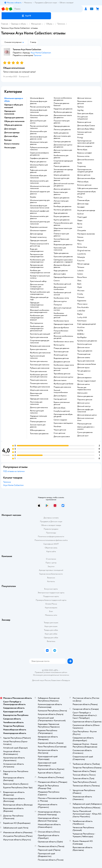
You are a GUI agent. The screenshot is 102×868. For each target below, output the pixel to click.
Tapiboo (80, 107)
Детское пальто (60, 380)
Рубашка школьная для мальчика (39, 148)
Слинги (57, 281)
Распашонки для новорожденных (37, 255)
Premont (80, 297)
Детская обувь (59, 408)
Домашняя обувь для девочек (62, 266)
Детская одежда (36, 234)
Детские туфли (60, 274)
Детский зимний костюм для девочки (64, 185)
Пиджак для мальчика (62, 387)
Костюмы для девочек (62, 210)
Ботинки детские (84, 185)
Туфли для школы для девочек (38, 171)
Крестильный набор (38, 281)
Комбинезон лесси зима (63, 342)
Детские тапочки (84, 98)
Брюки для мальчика (38, 349)
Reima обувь (82, 150)
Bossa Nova (82, 277)
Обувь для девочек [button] (13, 125)
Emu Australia (82, 307)
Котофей (80, 207)
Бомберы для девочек (62, 206)
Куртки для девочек (62, 220)
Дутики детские (83, 175)
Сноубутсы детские (62, 411)
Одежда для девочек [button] (14, 117)
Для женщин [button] (10, 128)
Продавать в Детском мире (51, 521)
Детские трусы (83, 367)
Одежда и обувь (18, 23)
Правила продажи (51, 529)
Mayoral (80, 240)
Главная (4, 23)
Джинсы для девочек (62, 189)
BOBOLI (80, 334)
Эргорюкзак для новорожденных (37, 266)
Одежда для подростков (63, 324)
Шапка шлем (82, 393)
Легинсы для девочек (62, 129)
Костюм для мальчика (38, 361)
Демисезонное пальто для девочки (63, 116)
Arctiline (80, 327)
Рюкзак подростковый (86, 381)
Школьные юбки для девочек (38, 132)
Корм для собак (51, 634)
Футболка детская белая (63, 384)
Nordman (57, 426)
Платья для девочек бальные (61, 104)
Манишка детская (84, 424)
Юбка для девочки (37, 430)
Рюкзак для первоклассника (84, 388)
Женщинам (36, 23)
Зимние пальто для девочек (37, 426)
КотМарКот (82, 337)
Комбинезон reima (61, 298)
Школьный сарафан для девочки (39, 212)
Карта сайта (51, 551)
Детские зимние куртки (63, 377)
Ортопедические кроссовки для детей (85, 142)
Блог (51, 611)
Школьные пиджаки (38, 230)
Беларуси (66, 680)
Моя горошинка (36, 323)
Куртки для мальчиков (39, 337)
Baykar (80, 314)
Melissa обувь (82, 182)
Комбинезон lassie (61, 321)
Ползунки (58, 305)
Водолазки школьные (38, 227)
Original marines (83, 250)
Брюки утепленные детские (62, 403)
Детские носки (83, 347)
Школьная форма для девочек (38, 102)
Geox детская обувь (85, 113)
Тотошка (80, 267)
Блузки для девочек (62, 216)
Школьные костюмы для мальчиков (40, 187)
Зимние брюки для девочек (61, 240)
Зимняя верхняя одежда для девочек (63, 170)
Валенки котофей (84, 153)
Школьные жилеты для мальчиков (39, 182)
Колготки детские (84, 344)
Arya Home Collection (13, 485)
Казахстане (55, 680)
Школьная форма (37, 98)
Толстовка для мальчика (39, 365)
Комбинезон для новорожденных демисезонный (37, 328)
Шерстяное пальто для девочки (63, 229)
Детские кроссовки (62, 436)
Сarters (80, 274)
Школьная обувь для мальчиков (38, 176)
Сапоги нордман (60, 420)
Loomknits (81, 254)
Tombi (79, 163)
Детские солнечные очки (85, 419)
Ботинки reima (83, 156)
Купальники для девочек (87, 341)
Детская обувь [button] (11, 136)
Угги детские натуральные (82, 118)
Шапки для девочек (85, 396)
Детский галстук (84, 406)
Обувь (49, 23)
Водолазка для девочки (63, 244)
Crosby (80, 294)
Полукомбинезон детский (61, 332)
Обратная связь (51, 548)
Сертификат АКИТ (51, 544)
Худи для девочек (61, 213)
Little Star (81, 311)
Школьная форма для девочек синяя (38, 138)
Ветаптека (51, 641)
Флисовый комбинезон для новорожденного (39, 311)
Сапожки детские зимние (84, 133)
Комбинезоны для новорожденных (37, 261)
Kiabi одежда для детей (86, 324)
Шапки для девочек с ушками (85, 428)
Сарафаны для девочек (39, 158)
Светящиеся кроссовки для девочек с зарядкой (63, 261)
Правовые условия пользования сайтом (51, 672)
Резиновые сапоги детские (84, 102)
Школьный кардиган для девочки (40, 193)
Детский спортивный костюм (62, 309)
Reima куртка (59, 345)
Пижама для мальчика (38, 383)
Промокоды (51, 533)
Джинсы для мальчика (39, 407)
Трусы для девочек (84, 351)
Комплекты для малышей (40, 334)
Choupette (81, 230)
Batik (79, 284)
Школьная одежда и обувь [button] (13, 99)
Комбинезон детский (62, 284)
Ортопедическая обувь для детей (63, 415)
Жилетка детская (60, 355)
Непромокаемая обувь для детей (86, 193)
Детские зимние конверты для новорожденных (37, 286)
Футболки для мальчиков (40, 353)
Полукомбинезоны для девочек (63, 224)
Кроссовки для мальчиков (60, 249)
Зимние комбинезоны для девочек (63, 99)
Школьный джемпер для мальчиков (40, 223)
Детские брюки (60, 396)
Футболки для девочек (63, 112)
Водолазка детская (61, 358)
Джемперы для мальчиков (36, 394)
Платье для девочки (38, 421)
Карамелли (81, 301)
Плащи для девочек (61, 348)
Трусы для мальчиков (85, 361)
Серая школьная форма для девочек (39, 154)
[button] (26, 15)
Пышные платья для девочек (61, 122)
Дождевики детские (62, 362)
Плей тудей (82, 217)
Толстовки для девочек (39, 434)
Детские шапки (83, 384)
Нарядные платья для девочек (38, 417)
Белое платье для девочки (60, 193)
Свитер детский (60, 399)
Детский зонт (82, 436)
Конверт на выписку (38, 237)
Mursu (79, 197)
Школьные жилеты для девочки (39, 217)
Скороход (81, 166)
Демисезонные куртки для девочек (63, 146)
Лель (79, 281)
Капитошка (81, 321)
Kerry (79, 244)
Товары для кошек (51, 622)
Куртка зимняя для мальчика (37, 357)
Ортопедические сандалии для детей (85, 170)
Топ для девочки (83, 371)
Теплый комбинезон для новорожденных (40, 293)
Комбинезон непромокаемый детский (60, 315)
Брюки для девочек (61, 198)
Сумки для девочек (85, 432)
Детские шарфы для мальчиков (85, 410)
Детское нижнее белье (86, 364)
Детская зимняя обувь (86, 178)
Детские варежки (84, 378)
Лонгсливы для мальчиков (36, 403)
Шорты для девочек (62, 175)
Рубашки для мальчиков (39, 368)
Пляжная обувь (83, 200)
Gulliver (80, 214)
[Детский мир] (7, 9)
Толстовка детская (61, 352)
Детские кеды (83, 204)
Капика (80, 237)
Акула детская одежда (86, 210)
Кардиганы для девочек (63, 109)
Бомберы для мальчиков (40, 387)
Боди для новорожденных (37, 250)
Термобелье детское (62, 374)
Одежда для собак (51, 637)
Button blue (82, 247)
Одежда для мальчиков (39, 399)
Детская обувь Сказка (86, 125)
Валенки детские (84, 122)
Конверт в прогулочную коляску (40, 277)
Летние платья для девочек (61, 202)
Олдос (79, 220)
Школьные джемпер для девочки (40, 201)
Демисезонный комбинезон (60, 288)
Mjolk (79, 287)
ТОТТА (80, 331)
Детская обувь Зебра (85, 129)
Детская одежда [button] (11, 132)
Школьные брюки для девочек (39, 166)
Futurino (80, 261)
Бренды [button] (8, 140)
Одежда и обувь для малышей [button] (13, 106)
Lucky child (82, 317)
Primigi (80, 138)
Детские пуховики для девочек (63, 151)
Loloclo (80, 271)
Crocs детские (59, 433)
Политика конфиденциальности (51, 536)
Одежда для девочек (62, 126)
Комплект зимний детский (61, 369)
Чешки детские (60, 430)
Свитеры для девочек (62, 142)
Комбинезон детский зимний (62, 293)
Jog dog (80, 110)
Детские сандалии (84, 146)
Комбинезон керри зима (64, 365)
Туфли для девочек (61, 253)
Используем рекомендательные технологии (51, 675)
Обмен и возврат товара (51, 525)
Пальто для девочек (62, 166)
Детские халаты (83, 357)
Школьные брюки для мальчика (39, 116)
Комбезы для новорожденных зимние (40, 271)
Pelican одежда (83, 264)
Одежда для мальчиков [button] (10, 112)
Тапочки (61, 23)
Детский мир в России (41, 680)
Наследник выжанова (86, 234)
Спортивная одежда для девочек (63, 162)
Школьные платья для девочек (38, 143)
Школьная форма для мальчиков (38, 111)
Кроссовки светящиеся (63, 423)
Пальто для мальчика (38, 380)
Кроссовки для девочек (63, 257)
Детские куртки (60, 301)
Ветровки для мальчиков (40, 346)
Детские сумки (83, 403)
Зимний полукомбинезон (61, 391)
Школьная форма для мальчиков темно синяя (39, 207)
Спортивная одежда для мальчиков (39, 341)
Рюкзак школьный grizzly (40, 107)
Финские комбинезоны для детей (63, 337)
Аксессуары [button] (10, 147)
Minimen (80, 291)
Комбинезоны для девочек (61, 156)
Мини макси (82, 304)
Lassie (79, 227)
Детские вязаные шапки (87, 415)
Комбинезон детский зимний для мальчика (38, 376)
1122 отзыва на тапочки (14, 471)
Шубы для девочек (61, 133)
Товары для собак (51, 630)
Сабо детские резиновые (87, 188)
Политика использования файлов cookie (51, 540)
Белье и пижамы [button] (11, 143)
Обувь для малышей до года (39, 298)
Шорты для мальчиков (39, 390)
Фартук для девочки (38, 162)
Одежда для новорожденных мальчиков (37, 305)
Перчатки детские (84, 400)
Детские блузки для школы (38, 122)
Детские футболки (61, 328)
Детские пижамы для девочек (62, 137)
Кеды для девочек (61, 271)
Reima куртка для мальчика (37, 412)
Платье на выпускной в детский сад (39, 245)
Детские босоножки (85, 160)
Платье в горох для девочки (61, 235)
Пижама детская (83, 354)
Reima (79, 224)
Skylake (33, 197)
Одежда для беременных (64, 277)
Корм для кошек (51, 626)
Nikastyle (81, 257)
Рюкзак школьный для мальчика (39, 127)
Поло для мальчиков (38, 371)
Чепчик (80, 374)
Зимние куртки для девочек (61, 179)
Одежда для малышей (38, 240)
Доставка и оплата (51, 518)
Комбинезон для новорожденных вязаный (37, 317)
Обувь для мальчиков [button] (14, 121)
